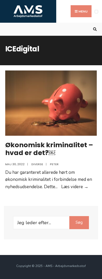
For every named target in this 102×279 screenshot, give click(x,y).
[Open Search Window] (94, 29)
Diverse (37, 164)
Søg (79, 222)
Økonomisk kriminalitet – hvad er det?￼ (49, 148)
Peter (54, 164)
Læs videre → (74, 187)
